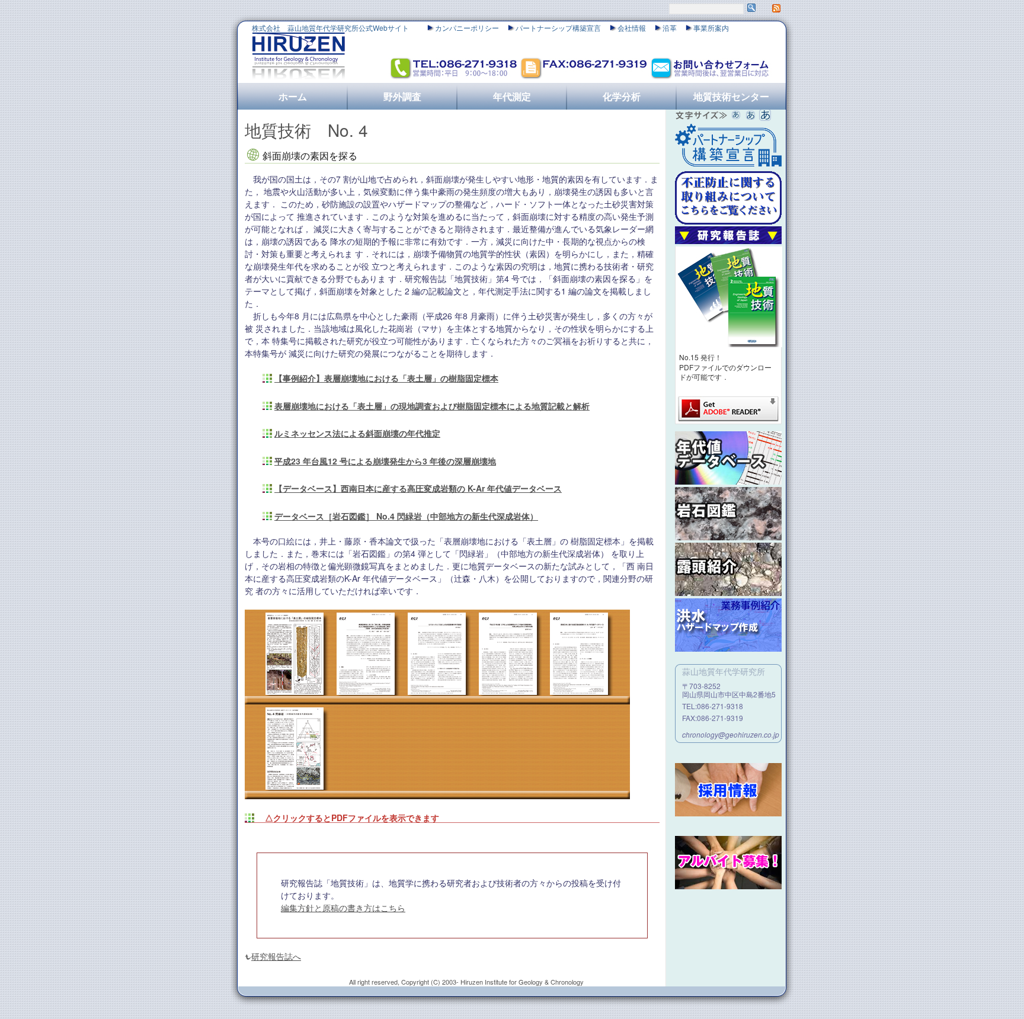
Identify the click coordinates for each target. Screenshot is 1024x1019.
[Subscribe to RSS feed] (776, 9)
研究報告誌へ (276, 956)
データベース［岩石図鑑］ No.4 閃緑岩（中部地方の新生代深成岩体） (406, 516)
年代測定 (512, 96)
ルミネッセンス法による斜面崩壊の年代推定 (357, 433)
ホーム (293, 96)
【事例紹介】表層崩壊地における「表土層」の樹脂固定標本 (386, 378)
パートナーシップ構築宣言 (558, 28)
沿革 (670, 28)
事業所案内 (711, 28)
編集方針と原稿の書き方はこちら (343, 908)
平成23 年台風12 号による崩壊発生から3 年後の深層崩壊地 (385, 461)
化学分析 (622, 96)
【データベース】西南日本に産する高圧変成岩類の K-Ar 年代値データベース (418, 488)
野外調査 (402, 96)
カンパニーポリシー (467, 28)
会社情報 (631, 28)
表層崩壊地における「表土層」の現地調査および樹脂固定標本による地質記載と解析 (432, 406)
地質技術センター (731, 96)
